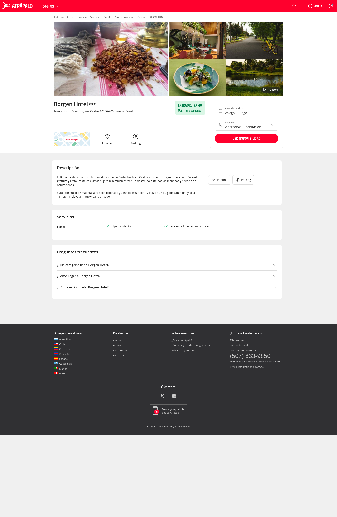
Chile (62, 344)
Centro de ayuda (239, 345)
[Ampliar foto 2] (254, 40)
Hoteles (117, 345)
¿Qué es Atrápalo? (181, 340)
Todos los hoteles (63, 17)
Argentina (65, 339)
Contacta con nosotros (243, 350)
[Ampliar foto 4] (254, 77)
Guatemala (65, 363)
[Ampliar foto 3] (197, 77)
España (63, 359)
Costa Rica (65, 354)
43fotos (273, 89)
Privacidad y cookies (183, 350)
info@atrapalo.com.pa (251, 367)
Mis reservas (237, 340)
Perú (62, 373)
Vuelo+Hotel (120, 350)
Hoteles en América (88, 17)
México (63, 368)
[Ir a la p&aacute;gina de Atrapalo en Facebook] (174, 397)
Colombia (64, 349)
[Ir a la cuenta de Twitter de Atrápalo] (162, 397)
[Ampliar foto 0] (111, 59)
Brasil (107, 17)
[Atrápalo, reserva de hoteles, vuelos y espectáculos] (18, 6)
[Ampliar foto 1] (197, 40)
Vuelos (117, 340)
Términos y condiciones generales (190, 345)
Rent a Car (119, 355)
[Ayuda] (315, 6)
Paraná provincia (123, 17)
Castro (141, 17)
